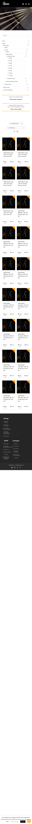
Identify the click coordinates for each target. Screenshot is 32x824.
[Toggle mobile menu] (29, 4)
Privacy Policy (16, 452)
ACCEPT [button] (23, 821)
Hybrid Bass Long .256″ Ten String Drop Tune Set (8, 212)
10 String (10, 73)
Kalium (13, 465)
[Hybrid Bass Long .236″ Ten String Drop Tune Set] (8, 173)
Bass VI (6, 47)
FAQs (6, 454)
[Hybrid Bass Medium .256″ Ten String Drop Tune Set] (23, 263)
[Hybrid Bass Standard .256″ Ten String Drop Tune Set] (23, 387)
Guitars (6, 449)
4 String (10, 58)
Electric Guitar (6, 87)
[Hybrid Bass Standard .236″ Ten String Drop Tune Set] (23, 356)
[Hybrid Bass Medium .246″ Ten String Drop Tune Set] (8, 263)
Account (6, 436)
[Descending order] (21, 123)
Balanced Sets (9, 54)
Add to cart (5, 162)
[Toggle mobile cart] (23, 4)
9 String (10, 70)
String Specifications (6, 447)
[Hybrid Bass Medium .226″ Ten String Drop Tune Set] (8, 232)
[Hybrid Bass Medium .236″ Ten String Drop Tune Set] (23, 232)
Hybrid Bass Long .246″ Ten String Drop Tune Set (23, 183)
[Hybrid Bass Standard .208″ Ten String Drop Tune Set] (23, 325)
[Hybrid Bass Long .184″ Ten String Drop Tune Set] (8, 144)
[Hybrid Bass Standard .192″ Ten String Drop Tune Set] (23, 294)
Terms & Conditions (16, 455)
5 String (10, 60)
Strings (3, 43)
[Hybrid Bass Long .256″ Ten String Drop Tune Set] (8, 202)
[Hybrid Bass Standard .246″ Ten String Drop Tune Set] (8, 387)
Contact (16, 448)
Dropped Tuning (11, 56)
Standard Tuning (11, 78)
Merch (3, 41)
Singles (7, 51)
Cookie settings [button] (14, 821)
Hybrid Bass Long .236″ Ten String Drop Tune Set (8, 183)
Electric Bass (6, 45)
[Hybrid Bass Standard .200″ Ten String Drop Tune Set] (8, 325)
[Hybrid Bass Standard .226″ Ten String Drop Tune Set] (8, 356)
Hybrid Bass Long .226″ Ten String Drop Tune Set (23, 154)
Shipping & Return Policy (6, 457)
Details (12, 161)
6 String (10, 63)
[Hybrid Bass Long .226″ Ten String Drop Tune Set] (23, 144)
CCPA (16, 457)
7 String (10, 65)
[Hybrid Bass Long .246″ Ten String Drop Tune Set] (23, 173)
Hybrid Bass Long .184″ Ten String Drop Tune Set (8, 154)
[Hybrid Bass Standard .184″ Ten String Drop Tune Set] (8, 294)
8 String (10, 68)
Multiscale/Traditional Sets (12, 81)
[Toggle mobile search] (26, 4)
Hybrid (6, 49)
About (16, 443)
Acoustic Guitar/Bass (8, 90)
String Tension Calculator (6, 432)
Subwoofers (6, 452)
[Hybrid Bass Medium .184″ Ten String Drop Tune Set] (23, 202)
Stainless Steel (8, 84)
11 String (10, 75)
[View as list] (17, 131)
